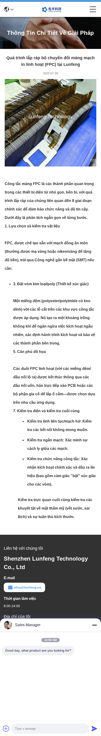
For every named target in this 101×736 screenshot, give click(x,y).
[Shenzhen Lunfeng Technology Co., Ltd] (52, 9)
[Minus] (94, 625)
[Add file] (6, 728)
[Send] (94, 728)
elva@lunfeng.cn (27, 587)
